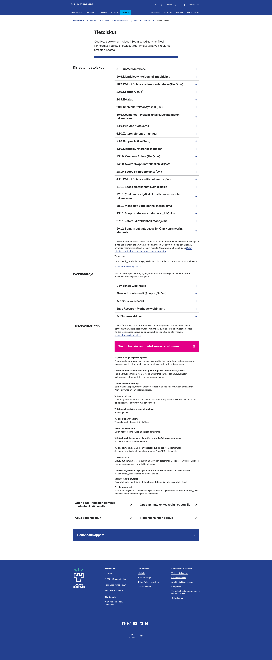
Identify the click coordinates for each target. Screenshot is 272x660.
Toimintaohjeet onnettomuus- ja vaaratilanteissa (185, 592)
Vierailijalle (168, 12)
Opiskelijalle (155, 12)
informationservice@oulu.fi (128, 266)
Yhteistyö (114, 12)
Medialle (179, 12)
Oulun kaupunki (178, 598)
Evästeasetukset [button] (178, 577)
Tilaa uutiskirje (144, 577)
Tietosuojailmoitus (179, 573)
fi (183, 7)
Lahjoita (169, 5)
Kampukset (176, 586)
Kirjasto (105, 20)
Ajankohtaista (76, 12)
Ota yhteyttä (143, 568)
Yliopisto (125, 12)
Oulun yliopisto (78, 20)
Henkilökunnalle (192, 12)
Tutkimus (103, 12)
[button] (194, 5)
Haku (156, 5)
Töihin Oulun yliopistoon (148, 582)
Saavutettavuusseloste (181, 568)
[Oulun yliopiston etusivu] (89, 5)
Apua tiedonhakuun (142, 20)
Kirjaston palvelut (121, 20)
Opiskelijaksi (91, 12)
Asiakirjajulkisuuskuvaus (182, 582)
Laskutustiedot (145, 586)
